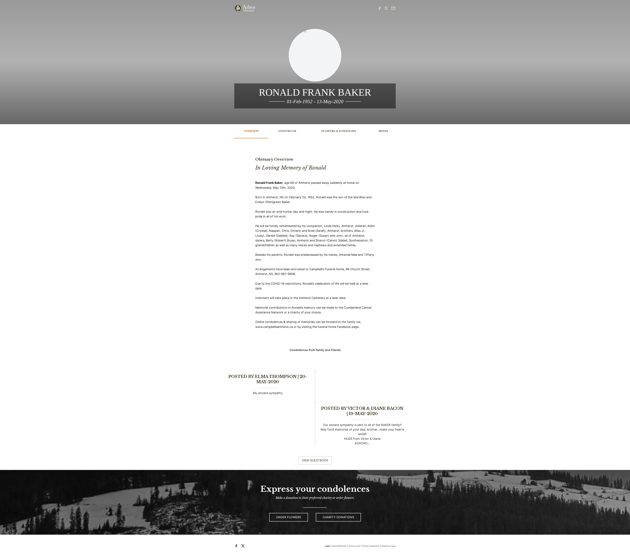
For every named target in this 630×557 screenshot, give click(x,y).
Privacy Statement (370, 546)
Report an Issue (389, 546)
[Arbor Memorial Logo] (244, 8)
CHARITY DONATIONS (338, 517)
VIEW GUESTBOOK (315, 460)
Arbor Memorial (339, 546)
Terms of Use (354, 546)
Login (327, 546)
